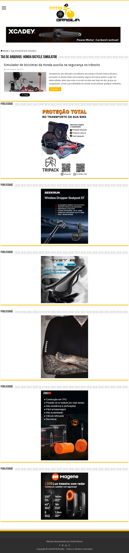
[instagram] (69, 545)
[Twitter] (62, 545)
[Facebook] (60, 545)
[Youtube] (66, 545)
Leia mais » (55, 89)
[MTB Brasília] (64, 12)
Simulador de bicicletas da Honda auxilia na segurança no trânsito (52, 65)
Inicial (5, 51)
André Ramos (76, 541)
